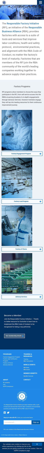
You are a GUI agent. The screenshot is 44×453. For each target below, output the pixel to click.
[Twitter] (8, 412)
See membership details (14, 336)
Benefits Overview (28, 376)
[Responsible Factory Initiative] (4, 1)
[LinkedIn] (5, 412)
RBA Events (27, 369)
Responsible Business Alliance (25, 429)
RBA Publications (28, 361)
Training (26, 359)
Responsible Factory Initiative (23, 23)
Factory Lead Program (21, 201)
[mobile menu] (40, 2)
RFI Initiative (6, 382)
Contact (27, 380)
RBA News (26, 367)
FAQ (4, 384)
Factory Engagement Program (21, 154)
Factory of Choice (21, 249)
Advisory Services (21, 297)
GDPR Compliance (8, 386)
